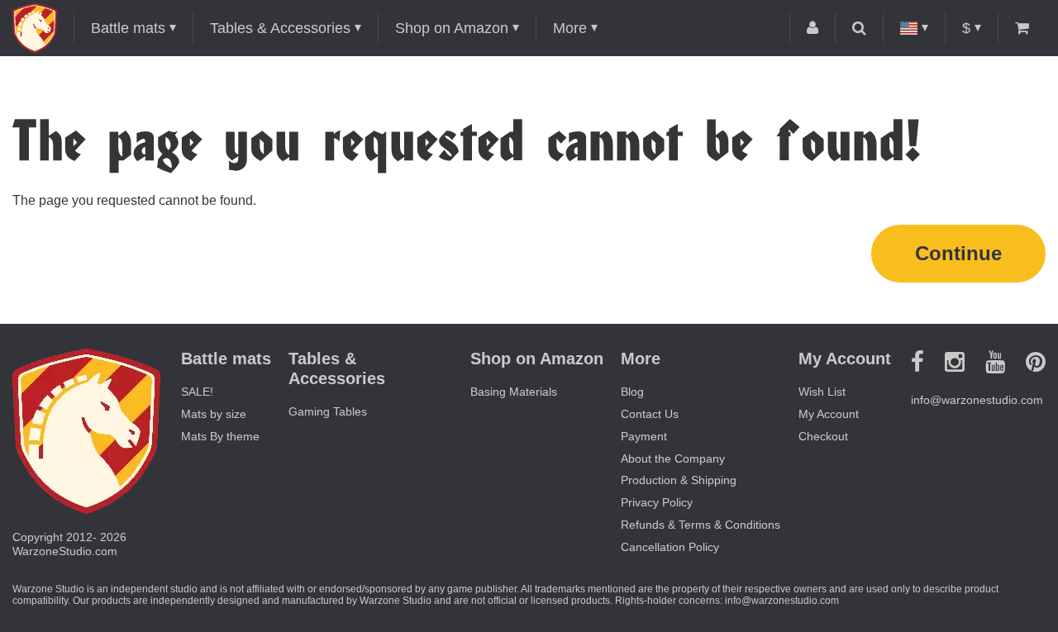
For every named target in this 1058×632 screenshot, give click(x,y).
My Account (828, 414)
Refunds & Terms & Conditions (700, 524)
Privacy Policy (657, 502)
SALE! (197, 391)
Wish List (822, 391)
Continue (958, 253)
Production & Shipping (678, 480)
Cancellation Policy (670, 547)
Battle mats (128, 28)
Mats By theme (220, 436)
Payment (644, 436)
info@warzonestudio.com (977, 399)
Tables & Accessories (280, 28)
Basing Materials (513, 391)
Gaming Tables (327, 411)
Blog (632, 391)
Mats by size (213, 414)
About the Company (673, 458)
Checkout (823, 436)
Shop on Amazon (451, 28)
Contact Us (650, 414)
